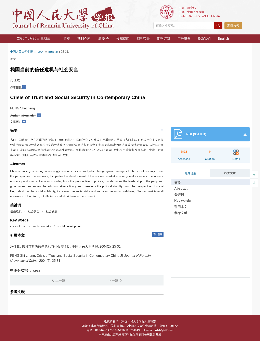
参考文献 (180, 213)
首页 (67, 38)
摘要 (177, 182)
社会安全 (33, 211)
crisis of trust (18, 226)
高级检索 (233, 25)
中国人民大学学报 (21, 51)
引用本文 (180, 206)
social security (42, 226)
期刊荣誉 (143, 38)
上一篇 (60, 280)
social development (69, 226)
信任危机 (16, 211)
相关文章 (230, 173)
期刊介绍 (83, 38)
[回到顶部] (254, 175)
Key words (182, 200)
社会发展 (51, 211)
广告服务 (183, 38)
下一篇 (113, 280)
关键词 (179, 194)
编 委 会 (103, 38)
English (223, 38)
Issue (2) (53, 51)
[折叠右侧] (254, 183)
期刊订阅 (163, 38)
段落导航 (190, 173)
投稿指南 (122, 38)
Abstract (180, 188)
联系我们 (204, 38)
